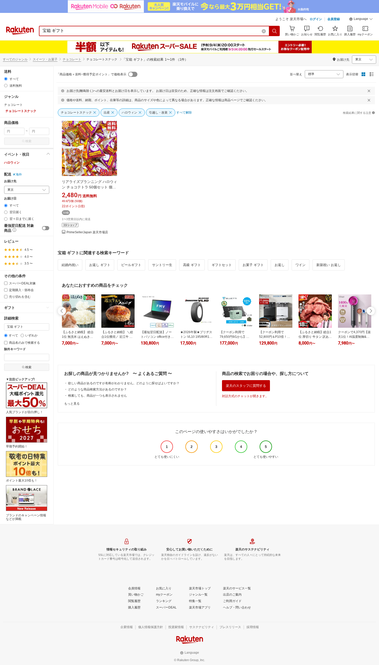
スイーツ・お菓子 (45, 59)
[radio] (5, 79)
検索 (28, 141)
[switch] (45, 228)
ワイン (300, 265)
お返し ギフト (99, 265)
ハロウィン (12, 162)
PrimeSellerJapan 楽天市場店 (87, 232)
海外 (19, 174)
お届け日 (10, 198)
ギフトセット (222, 265)
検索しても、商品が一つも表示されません (97, 395)
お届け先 (10, 181)
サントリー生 (162, 265)
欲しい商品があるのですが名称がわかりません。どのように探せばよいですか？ (123, 383)
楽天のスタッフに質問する (246, 386)
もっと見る (72, 403)
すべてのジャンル (15, 59)
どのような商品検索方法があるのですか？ (97, 389)
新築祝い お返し (328, 265)
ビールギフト (131, 265)
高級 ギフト (192, 265)
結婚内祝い (70, 265)
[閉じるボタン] (369, 91)
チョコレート (72, 59)
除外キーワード (15, 349)
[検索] (274, 31)
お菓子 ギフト (253, 265)
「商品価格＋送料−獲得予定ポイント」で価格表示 (91, 74)
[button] (361, 19)
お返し (280, 265)
